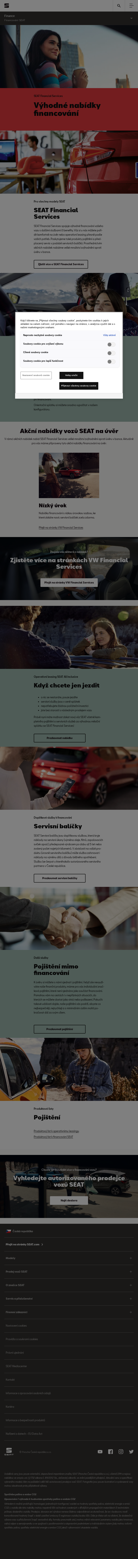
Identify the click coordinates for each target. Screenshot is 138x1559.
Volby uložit (71, 375)
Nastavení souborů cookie (36, 375)
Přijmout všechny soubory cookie (78, 386)
